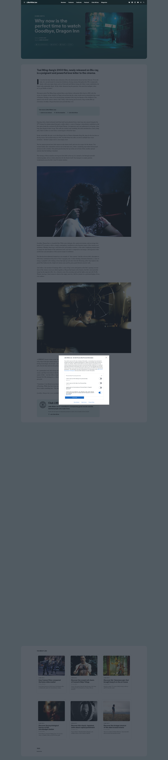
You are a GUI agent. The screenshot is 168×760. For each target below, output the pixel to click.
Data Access (84, 402)
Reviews (63, 2)
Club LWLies (95, 2)
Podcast (86, 2)
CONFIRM (74, 397)
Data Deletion (76, 402)
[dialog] (84, 380)
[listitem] (84, 375)
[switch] (100, 378)
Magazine (104, 2)
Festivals (79, 2)
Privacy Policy (91, 402)
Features (71, 2)
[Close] (106, 358)
